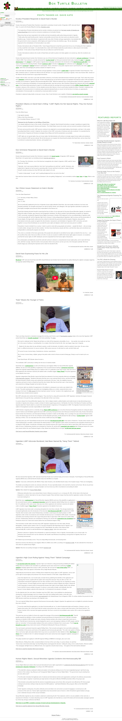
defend (32, 65)
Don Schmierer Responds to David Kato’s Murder (35, 150)
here (78, 176)
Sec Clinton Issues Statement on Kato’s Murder (34, 188)
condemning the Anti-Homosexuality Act (74, 665)
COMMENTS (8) (87, 552)
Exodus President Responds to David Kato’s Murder (36, 19)
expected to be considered (65, 518)
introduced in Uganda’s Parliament (25, 666)
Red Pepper (73, 632)
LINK (92, 99)
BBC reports (32, 391)
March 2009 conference (50, 409)
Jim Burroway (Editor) (4, 79)
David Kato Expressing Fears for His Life (32, 254)
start (81, 60)
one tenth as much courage (80, 94)
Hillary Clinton (86, 246)
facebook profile (70, 542)
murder (57, 156)
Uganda (91, 96)
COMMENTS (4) (87, 294)
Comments (9, 18)
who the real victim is (49, 158)
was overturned (43, 596)
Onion (17, 633)
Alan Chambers (64, 96)
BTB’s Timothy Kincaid (82, 85)
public (69, 565)
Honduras (87, 142)
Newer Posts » (55, 715)
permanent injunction (67, 367)
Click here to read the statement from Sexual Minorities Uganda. (32, 706)
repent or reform (48, 529)
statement (21, 79)
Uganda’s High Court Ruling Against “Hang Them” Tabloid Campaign (43, 557)
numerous (45, 63)
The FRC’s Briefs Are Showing (106, 259)
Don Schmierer (78, 180)
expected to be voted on (68, 426)
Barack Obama (77, 142)
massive (88, 60)
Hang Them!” (33, 506)
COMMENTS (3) (87, 145)
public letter (65, 70)
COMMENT (88, 711)
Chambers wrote (45, 27)
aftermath (79, 63)
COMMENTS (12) (87, 183)
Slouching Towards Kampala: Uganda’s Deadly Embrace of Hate (109, 141)
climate (29, 62)
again (89, 65)
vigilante (18, 567)
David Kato (79, 96)
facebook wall (47, 547)
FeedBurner (2, 25)
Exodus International (85, 96)
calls (49, 63)
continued (25, 65)
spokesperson (29, 365)
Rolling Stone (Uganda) (84, 550)
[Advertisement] (7, 52)
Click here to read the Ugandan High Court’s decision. (30, 648)
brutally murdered (33, 338)
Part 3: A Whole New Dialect (103, 188)
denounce (61, 63)
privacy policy (12, 25)
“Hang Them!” (61, 371)
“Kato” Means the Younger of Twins (30, 300)
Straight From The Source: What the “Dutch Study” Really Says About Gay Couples (108, 247)
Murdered (18, 260)
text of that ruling (62, 567)
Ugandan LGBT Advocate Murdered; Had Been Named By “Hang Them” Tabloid (47, 441)
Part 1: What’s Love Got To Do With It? (105, 185)
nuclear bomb (81, 415)
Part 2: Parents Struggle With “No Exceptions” (107, 186)
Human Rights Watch (35, 490)
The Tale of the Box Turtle (5, 82)
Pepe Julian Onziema (76, 651)
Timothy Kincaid (3, 80)
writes (54, 338)
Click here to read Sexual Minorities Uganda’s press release (31, 431)
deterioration (19, 62)
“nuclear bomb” (50, 60)
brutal (53, 156)
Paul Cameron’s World (104, 158)
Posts (2, 18)
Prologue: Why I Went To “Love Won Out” (106, 184)
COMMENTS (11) (87, 99)
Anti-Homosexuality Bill (80, 62)
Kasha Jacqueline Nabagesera (65, 651)
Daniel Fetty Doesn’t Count (105, 270)
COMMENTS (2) (87, 248)
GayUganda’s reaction (66, 336)
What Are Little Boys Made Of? (106, 120)
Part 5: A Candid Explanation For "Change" (106, 192)
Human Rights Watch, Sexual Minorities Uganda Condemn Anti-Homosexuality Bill (48, 659)
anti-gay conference (82, 58)
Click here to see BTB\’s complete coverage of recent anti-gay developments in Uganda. (41, 703)
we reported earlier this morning (26, 563)
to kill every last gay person (73, 428)
